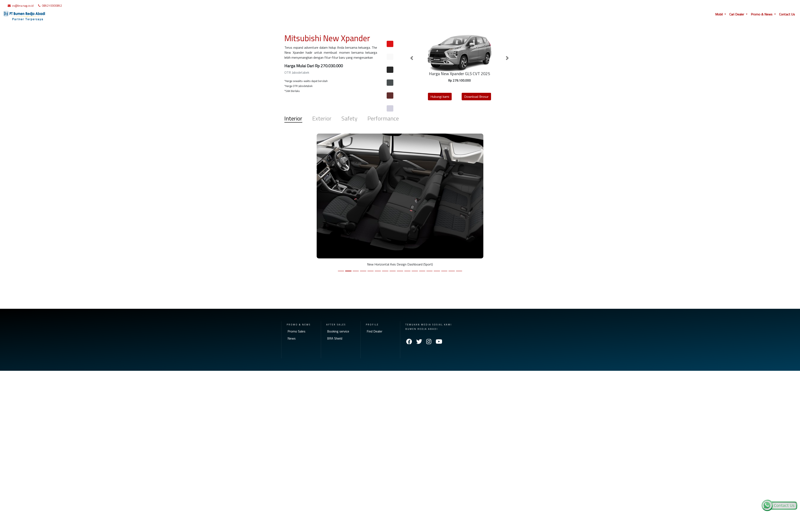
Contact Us (787, 14)
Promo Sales (296, 331)
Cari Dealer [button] (737, 14)
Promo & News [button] (762, 14)
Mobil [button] (719, 14)
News (292, 338)
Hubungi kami (439, 96)
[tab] (390, 44)
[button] (411, 58)
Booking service (338, 331)
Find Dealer (374, 331)
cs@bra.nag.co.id (23, 5)
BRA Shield (334, 338)
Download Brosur (476, 96)
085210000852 (52, 5)
